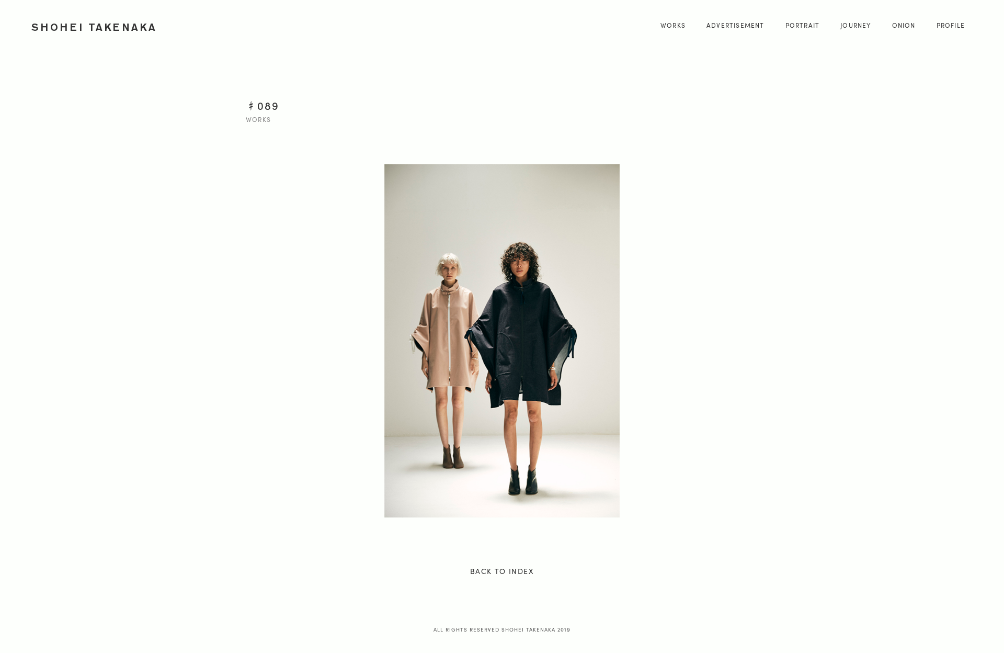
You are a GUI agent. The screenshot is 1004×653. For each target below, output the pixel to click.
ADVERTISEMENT (735, 25)
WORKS (673, 25)
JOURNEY (855, 25)
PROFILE (951, 25)
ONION (904, 25)
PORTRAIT (802, 25)
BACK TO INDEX (502, 571)
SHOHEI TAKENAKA (94, 27)
